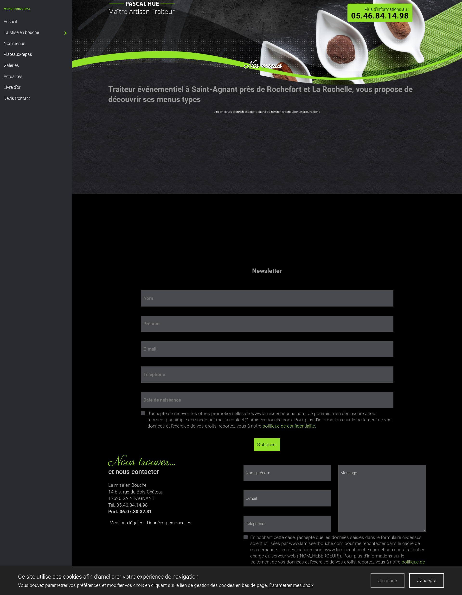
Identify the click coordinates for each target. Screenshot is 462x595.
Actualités (13, 76)
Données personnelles (169, 522)
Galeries (11, 65)
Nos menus (14, 43)
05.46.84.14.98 (380, 16)
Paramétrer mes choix (291, 585)
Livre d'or (12, 87)
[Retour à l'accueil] (141, 6)
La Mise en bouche (21, 32)
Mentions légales (126, 522)
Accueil (10, 21)
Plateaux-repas (18, 54)
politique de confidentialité (289, 426)
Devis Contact (17, 98)
